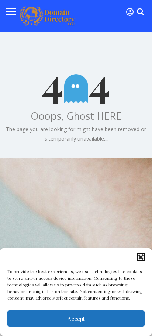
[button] (141, 257)
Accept (76, 318)
